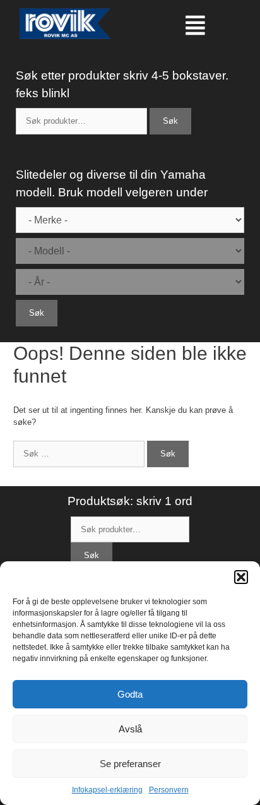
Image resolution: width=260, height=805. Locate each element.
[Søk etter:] (80, 453)
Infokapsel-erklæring (107, 789)
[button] (241, 577)
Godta (130, 694)
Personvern (169, 789)
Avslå (130, 729)
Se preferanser (130, 763)
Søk (170, 121)
